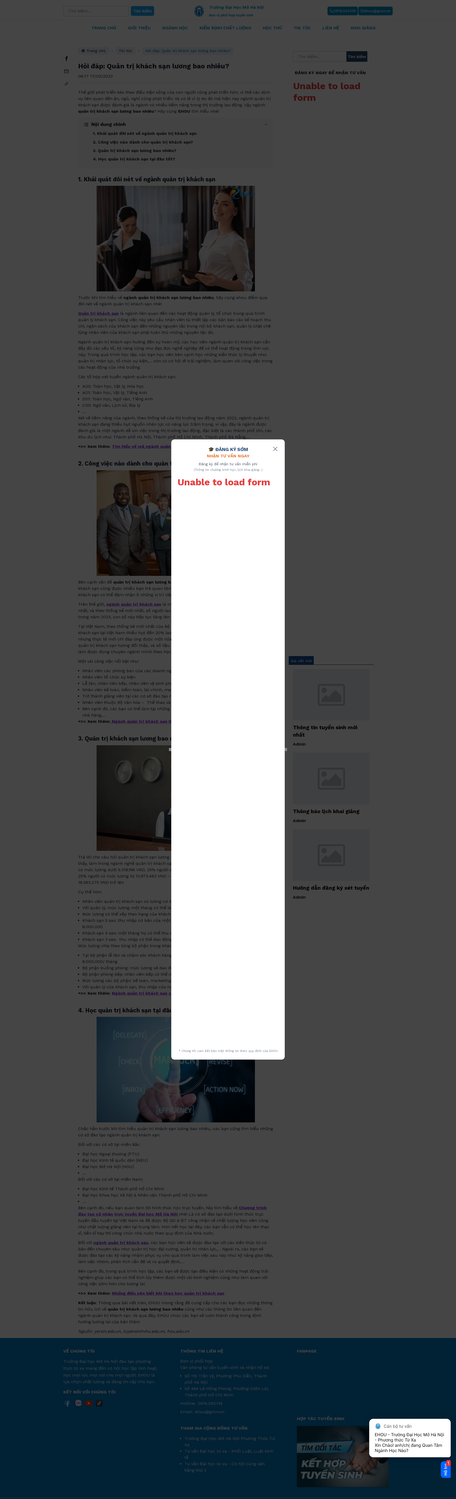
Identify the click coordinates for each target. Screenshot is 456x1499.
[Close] (275, 449)
